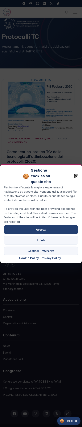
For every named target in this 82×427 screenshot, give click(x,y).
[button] (76, 176)
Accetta (41, 229)
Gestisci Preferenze (41, 251)
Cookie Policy (29, 258)
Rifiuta (40, 240)
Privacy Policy (51, 258)
